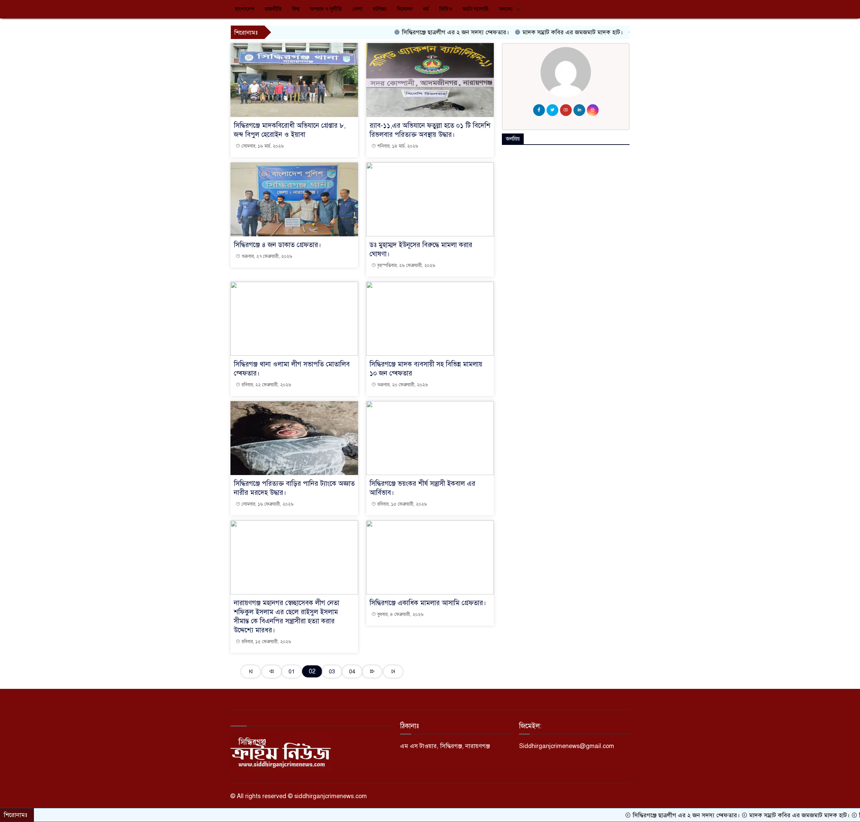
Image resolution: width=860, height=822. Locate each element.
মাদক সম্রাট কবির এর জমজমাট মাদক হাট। (546, 32)
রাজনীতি (273, 9)
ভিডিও (445, 9)
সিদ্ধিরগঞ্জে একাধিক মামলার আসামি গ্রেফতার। (428, 603)
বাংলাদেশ (244, 9)
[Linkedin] (579, 110)
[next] (372, 671)
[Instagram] (593, 110)
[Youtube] (566, 110)
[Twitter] (552, 110)
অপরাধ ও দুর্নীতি (326, 9)
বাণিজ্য (380, 9)
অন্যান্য (506, 9)
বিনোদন (405, 9)
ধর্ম (426, 9)
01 (292, 671)
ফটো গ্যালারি (475, 9)
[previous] (271, 671)
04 (352, 671)
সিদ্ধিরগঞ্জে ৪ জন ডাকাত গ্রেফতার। (277, 245)
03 (332, 671)
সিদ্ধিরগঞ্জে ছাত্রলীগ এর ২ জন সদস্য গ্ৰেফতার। (429, 32)
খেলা (357, 9)
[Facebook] (539, 110)
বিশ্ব (295, 9)
